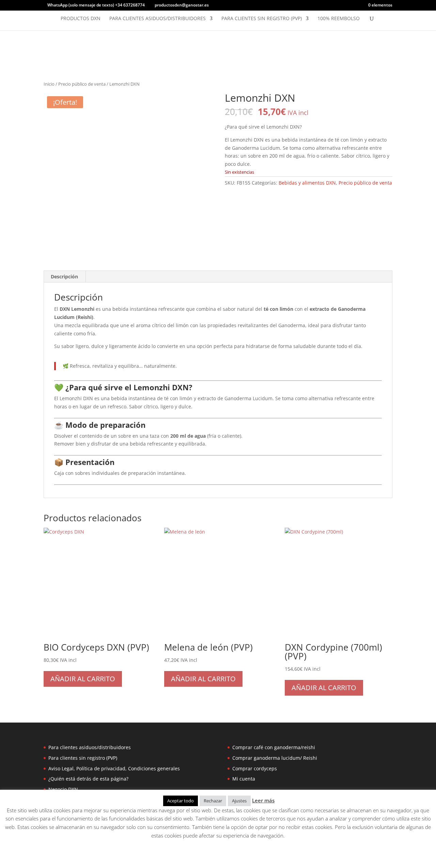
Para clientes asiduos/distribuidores (157, 18)
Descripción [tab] (64, 276)
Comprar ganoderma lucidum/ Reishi (274, 758)
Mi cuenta (243, 778)
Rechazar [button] (213, 801)
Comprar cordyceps (254, 768)
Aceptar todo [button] (180, 801)
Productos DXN (80, 18)
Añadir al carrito (82, 678)
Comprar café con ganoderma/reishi (273, 747)
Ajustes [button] (239, 801)
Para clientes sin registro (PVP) (261, 18)
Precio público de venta (82, 84)
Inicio (49, 84)
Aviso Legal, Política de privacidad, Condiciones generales (114, 768)
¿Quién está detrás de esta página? (88, 778)
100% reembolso (338, 18)
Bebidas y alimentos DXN (307, 182)
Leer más (263, 800)
